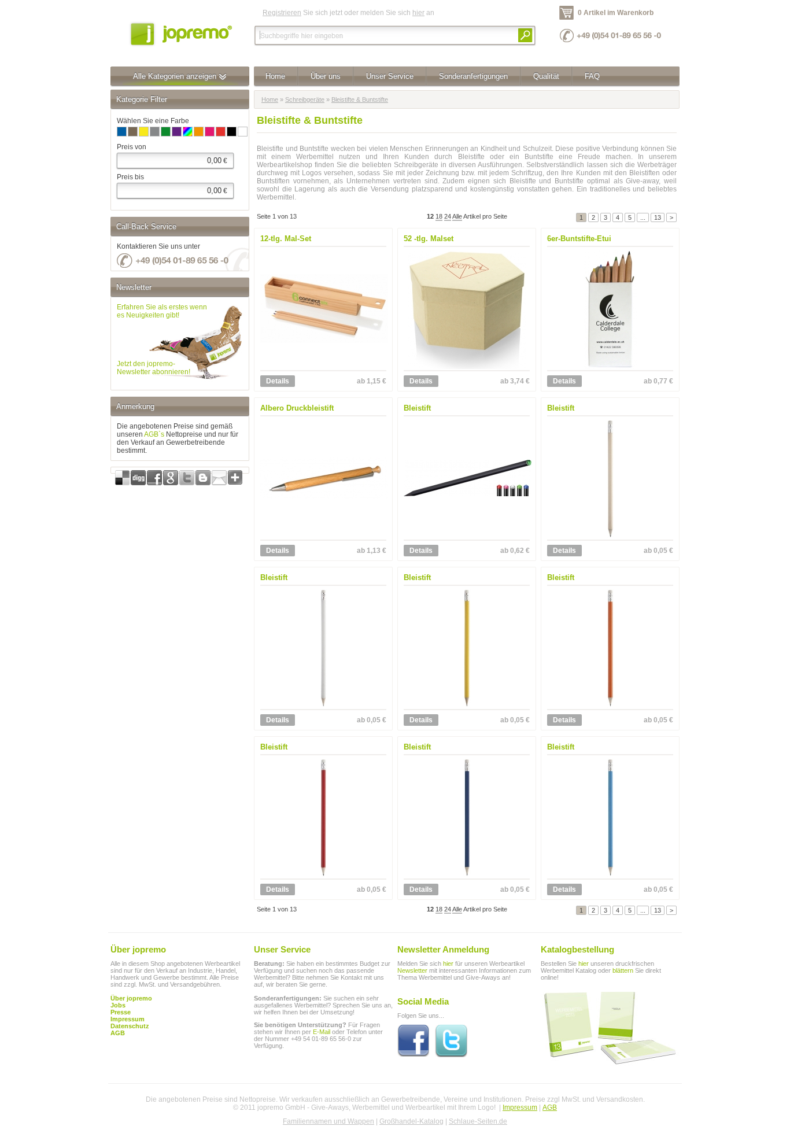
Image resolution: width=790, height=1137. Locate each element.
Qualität (546, 76)
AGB (117, 1032)
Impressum (520, 1107)
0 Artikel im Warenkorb (616, 13)
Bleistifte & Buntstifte (359, 99)
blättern (622, 970)
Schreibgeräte (304, 99)
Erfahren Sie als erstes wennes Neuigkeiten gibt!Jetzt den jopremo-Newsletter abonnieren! (162, 339)
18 (438, 216)
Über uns (326, 76)
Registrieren (282, 13)
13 (657, 217)
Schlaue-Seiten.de (478, 1121)
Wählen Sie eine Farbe (153, 121)
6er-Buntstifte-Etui (579, 238)
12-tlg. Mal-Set (285, 238)
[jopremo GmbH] (179, 33)
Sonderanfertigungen (473, 76)
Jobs (117, 1005)
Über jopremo (131, 998)
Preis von (131, 147)
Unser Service (390, 76)
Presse (120, 1012)
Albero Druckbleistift (297, 408)
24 (447, 216)
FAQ (592, 76)
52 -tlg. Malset (428, 238)
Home (275, 76)
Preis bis (130, 177)
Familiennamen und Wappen (328, 1121)
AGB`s (154, 434)
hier (418, 13)
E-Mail (321, 1031)
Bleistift (417, 408)
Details (277, 381)
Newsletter (412, 970)
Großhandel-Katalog (411, 1121)
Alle (457, 216)
